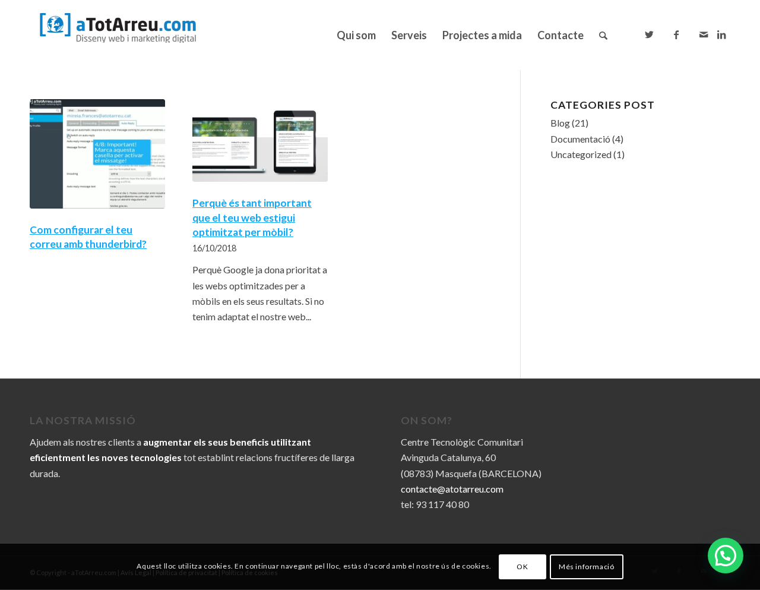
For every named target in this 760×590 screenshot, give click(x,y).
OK (522, 566)
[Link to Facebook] (676, 34)
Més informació (586, 566)
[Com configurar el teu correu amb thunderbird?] (97, 154)
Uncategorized (581, 154)
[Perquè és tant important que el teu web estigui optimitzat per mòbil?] (260, 140)
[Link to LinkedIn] (721, 34)
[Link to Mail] (703, 34)
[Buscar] (603, 35)
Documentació (580, 138)
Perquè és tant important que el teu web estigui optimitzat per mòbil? (252, 217)
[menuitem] (356, 35)
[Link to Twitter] (649, 34)
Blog (560, 122)
